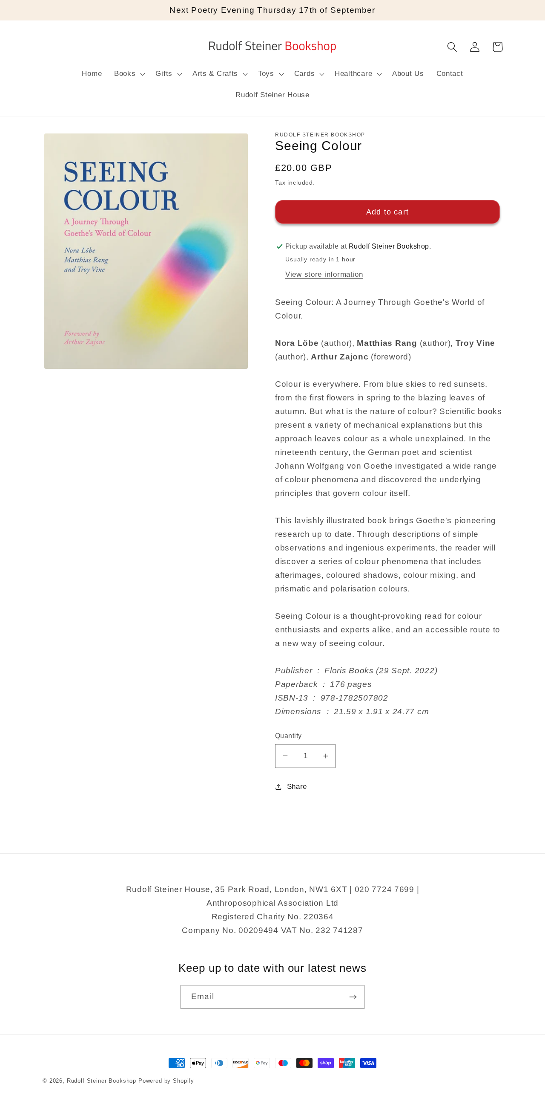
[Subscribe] (352, 997)
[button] (128, 74)
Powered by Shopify (166, 1081)
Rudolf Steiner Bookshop (101, 1081)
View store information (324, 274)
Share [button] (297, 786)
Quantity (288, 735)
